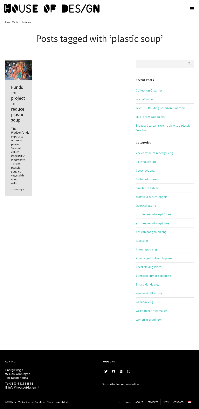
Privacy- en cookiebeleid (57, 402)
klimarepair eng (146, 249)
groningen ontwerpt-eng (152, 223)
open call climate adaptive (153, 276)
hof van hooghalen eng (151, 232)
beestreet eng (145, 170)
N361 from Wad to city (150, 117)
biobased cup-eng (147, 179)
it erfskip (142, 240)
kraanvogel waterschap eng (154, 258)
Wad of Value (144, 99)
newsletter (132, 384)
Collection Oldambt (149, 90)
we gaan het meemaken (152, 311)
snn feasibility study (149, 293)
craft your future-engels (151, 197)
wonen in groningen (149, 319)
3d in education (146, 162)
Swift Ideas (40, 402)
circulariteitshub (147, 188)
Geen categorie (146, 205)
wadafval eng (144, 302)
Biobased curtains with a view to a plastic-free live (163, 127)
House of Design (18, 402)
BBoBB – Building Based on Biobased (160, 108)
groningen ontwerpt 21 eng (154, 214)
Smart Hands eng (147, 284)
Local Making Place (148, 267)
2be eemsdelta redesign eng (154, 153)
